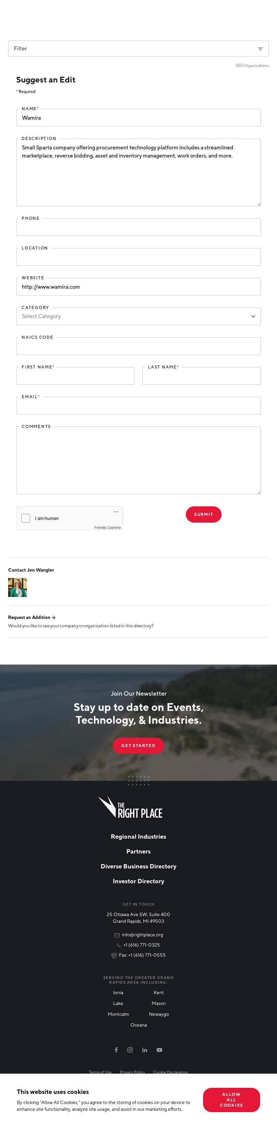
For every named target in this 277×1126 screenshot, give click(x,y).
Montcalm (118, 1014)
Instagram (130, 1050)
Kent (159, 992)
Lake (118, 1003)
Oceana (138, 1025)
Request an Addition (29, 617)
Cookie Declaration (170, 1072)
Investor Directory (138, 881)
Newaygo (159, 1014)
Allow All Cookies (231, 1100)
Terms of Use (100, 1072)
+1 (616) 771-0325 (141, 945)
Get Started (138, 745)
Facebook (116, 1050)
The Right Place (130, 807)
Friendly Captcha (107, 527)
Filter (20, 48)
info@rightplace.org (142, 934)
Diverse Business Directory (138, 866)
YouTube (159, 1050)
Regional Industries (138, 836)
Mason (159, 1003)
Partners (138, 851)
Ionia (118, 992)
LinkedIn (144, 1050)
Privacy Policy (132, 1072)
